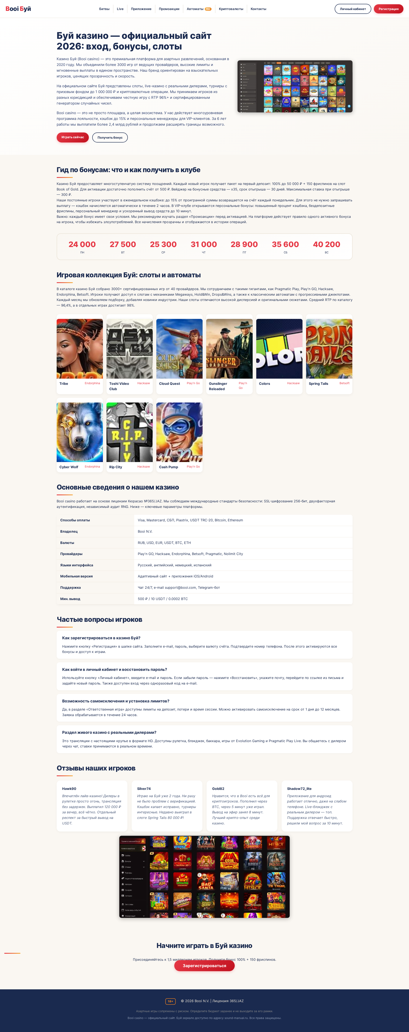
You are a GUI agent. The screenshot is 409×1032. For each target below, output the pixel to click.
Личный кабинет (353, 9)
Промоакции (169, 9)
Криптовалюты (231, 9)
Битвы (104, 9)
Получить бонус (110, 137)
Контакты (258, 9)
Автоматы (198, 9)
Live (120, 9)
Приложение (141, 9)
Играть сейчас (73, 137)
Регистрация (389, 9)
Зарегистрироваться (204, 965)
